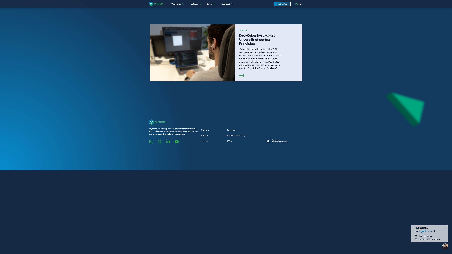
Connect (226, 3)
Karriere (204, 135)
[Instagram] (153, 141)
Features (194, 3)
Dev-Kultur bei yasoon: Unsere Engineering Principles (257, 39)
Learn (210, 3)
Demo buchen (425, 235)
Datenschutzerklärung (236, 135)
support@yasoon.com (429, 238)
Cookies (204, 141)
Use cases (176, 3)
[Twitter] (161, 141)
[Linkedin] (170, 141)
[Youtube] (178, 141)
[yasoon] (156, 3)
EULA (229, 141)
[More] (184, 4)
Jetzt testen (282, 3)
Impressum (231, 130)
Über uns (205, 130)
